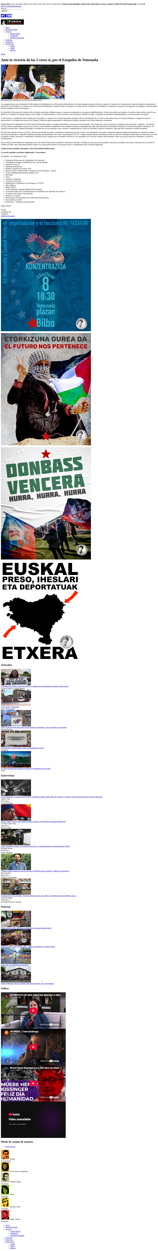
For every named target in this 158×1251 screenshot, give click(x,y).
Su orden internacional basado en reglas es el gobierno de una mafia (25, 768)
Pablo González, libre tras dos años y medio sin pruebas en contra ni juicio (28, 947)
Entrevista (9, 42)
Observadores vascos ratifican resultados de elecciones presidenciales (26, 928)
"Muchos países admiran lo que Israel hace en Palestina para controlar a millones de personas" (35, 871)
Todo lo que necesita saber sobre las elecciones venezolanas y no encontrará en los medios (34, 727)
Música (12, 50)
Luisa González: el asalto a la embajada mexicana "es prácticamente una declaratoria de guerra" (35, 846)
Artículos (9, 40)
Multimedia (10, 44)
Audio (12, 46)
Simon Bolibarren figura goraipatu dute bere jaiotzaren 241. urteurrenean (27, 983)
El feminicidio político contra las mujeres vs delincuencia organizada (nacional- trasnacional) (34, 686)
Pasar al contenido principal (11, 6)
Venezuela (14, 36)
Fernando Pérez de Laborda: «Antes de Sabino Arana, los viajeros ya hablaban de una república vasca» (38, 896)
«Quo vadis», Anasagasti (10, 707)
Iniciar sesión (10, 1147)
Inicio (8, 27)
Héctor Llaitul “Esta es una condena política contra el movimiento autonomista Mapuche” (33, 822)
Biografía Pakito (11, 29)
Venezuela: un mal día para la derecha (14, 965)
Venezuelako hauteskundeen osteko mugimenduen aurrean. (22, 748)
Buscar (3, 8)
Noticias (9, 32)
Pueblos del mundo (17, 38)
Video (12, 48)
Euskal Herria (15, 34)
